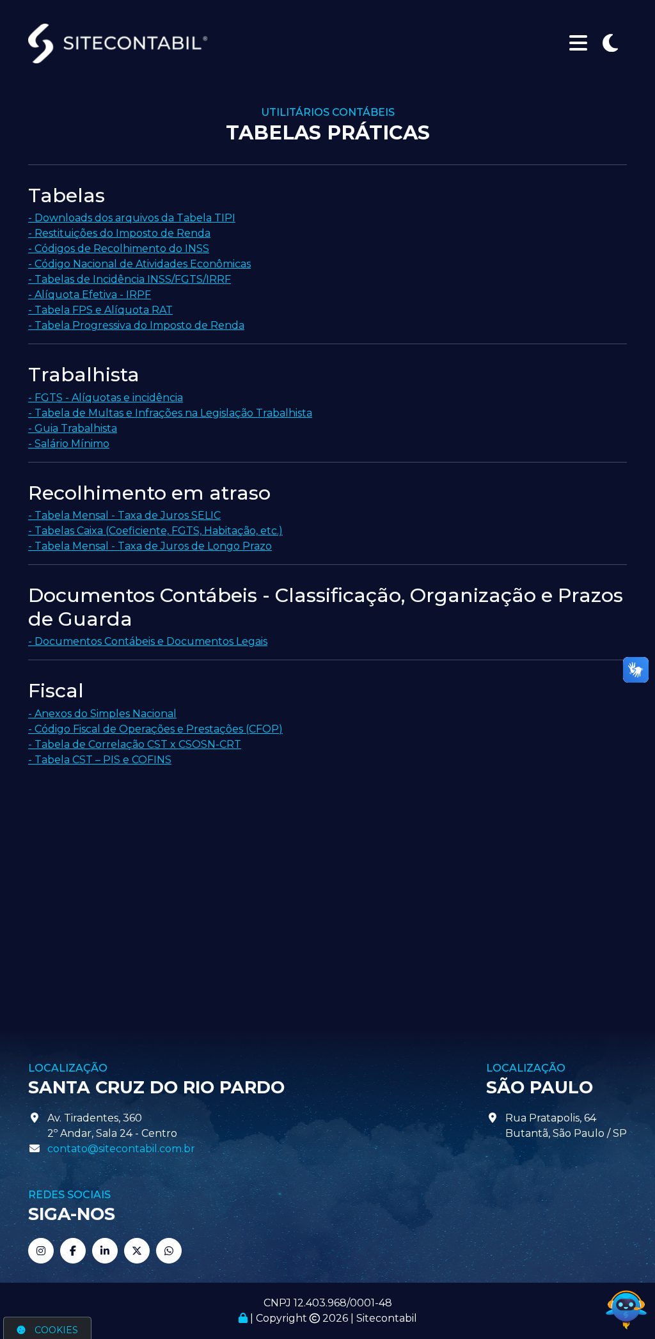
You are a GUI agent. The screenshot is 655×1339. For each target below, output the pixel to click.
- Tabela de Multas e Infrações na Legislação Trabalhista (170, 413)
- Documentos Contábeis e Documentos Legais (147, 641)
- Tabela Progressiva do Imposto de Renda (136, 325)
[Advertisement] (327, 876)
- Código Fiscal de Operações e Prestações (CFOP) (155, 729)
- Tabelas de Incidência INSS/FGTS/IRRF (129, 279)
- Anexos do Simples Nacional (102, 714)
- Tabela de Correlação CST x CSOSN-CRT (134, 744)
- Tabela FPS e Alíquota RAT (100, 310)
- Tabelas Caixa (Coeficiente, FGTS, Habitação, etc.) (155, 531)
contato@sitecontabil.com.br (121, 1149)
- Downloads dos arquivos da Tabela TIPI (131, 218)
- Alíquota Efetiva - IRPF (89, 295)
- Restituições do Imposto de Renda (119, 233)
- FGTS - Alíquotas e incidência (105, 398)
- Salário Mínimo (68, 444)
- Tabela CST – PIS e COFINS (99, 760)
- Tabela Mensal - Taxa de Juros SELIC (124, 515)
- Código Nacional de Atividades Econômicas (139, 264)
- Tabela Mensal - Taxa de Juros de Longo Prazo (150, 546)
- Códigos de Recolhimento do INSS (118, 248)
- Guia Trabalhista (72, 428)
